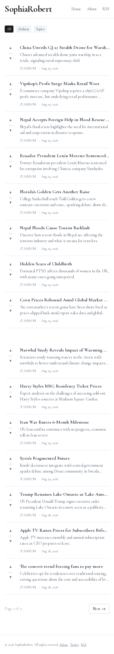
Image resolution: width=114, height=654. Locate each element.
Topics (40, 29)
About (92, 8)
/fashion (23, 29)
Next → (99, 608)
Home (76, 8)
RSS (105, 8)
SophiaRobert (28, 9)
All (9, 29)
